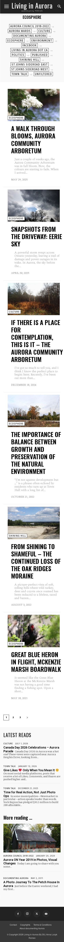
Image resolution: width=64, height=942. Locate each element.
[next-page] (27, 717)
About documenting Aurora (32, 928)
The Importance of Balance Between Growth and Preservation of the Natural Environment (36, 453)
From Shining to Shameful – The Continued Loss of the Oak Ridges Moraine (36, 561)
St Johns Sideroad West (29, 69)
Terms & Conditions (42, 924)
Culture (44, 31)
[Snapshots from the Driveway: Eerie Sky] (34, 206)
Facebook (29, 45)
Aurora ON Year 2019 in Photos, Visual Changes (30, 861)
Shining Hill (29, 59)
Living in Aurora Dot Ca (29, 50)
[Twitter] (36, 913)
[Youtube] (46, 913)
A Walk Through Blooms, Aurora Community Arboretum (33, 139)
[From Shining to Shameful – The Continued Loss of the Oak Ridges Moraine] (34, 523)
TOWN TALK (19, 74)
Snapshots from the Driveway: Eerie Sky (36, 236)
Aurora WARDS (20, 31)
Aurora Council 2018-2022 (29, 26)
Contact (13, 924)
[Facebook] (18, 913)
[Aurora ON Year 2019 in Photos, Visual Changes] (32, 838)
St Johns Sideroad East (30, 64)
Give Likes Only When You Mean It (29, 770)
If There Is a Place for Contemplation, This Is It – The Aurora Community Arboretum (37, 341)
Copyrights (25, 924)
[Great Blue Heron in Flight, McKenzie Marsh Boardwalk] (34, 631)
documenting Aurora (29, 35)
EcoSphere (15, 40)
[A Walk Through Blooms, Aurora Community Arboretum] (34, 105)
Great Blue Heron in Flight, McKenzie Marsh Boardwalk (36, 662)
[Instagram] (27, 913)
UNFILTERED (43, 74)
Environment (41, 40)
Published (40, 55)
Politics (18, 55)
